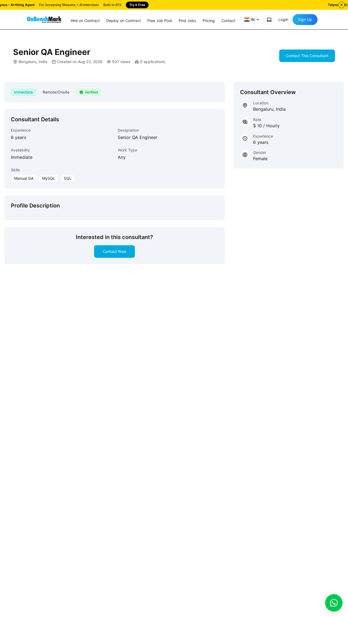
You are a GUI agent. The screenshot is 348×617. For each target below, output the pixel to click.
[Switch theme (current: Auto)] (269, 19)
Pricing (209, 20)
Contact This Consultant (307, 55)
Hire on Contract (85, 20)
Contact (228, 20)
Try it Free (137, 5)
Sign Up (305, 19)
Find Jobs (187, 20)
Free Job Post (159, 20)
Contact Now (114, 251)
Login (283, 19)
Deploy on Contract (123, 20)
